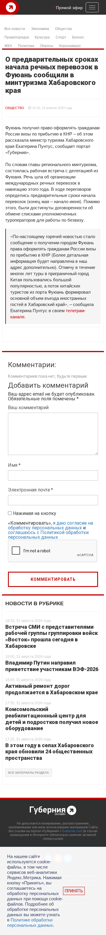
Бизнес (78, 36)
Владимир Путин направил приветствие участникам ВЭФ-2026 (51, 666)
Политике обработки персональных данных (30, 922)
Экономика (40, 28)
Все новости (14, 28)
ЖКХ (8, 45)
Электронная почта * (30, 490)
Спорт (61, 36)
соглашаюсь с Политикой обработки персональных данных (48, 535)
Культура (42, 36)
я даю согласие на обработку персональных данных (50, 525)
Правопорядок (16, 36)
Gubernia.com (72, 831)
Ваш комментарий (28, 407)
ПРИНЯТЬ (74, 891)
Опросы (46, 45)
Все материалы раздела (28, 772)
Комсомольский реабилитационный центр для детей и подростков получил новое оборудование (51, 718)
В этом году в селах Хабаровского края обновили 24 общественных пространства (49, 751)
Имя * (14, 465)
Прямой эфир (69, 7)
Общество (63, 28)
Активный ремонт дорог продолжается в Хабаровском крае (51, 689)
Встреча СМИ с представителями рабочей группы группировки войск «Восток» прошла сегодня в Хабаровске (51, 636)
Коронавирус (70, 45)
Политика (26, 45)
